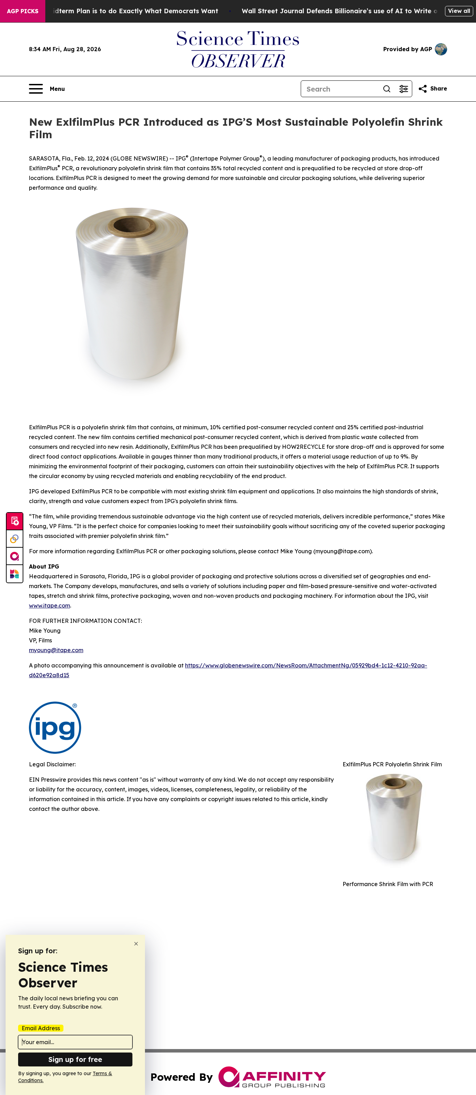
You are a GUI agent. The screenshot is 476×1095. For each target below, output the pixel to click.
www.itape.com (49, 605)
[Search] (386, 89)
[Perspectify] (15, 539)
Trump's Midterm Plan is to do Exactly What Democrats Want (119, 11)
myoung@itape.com (56, 650)
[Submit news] (15, 521)
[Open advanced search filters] (403, 89)
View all (459, 10)
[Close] (136, 943)
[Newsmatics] (15, 573)
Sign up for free (75, 1059)
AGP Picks (22, 11)
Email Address (41, 1028)
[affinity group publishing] (15, 556)
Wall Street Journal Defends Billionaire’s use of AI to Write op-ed (347, 11)
